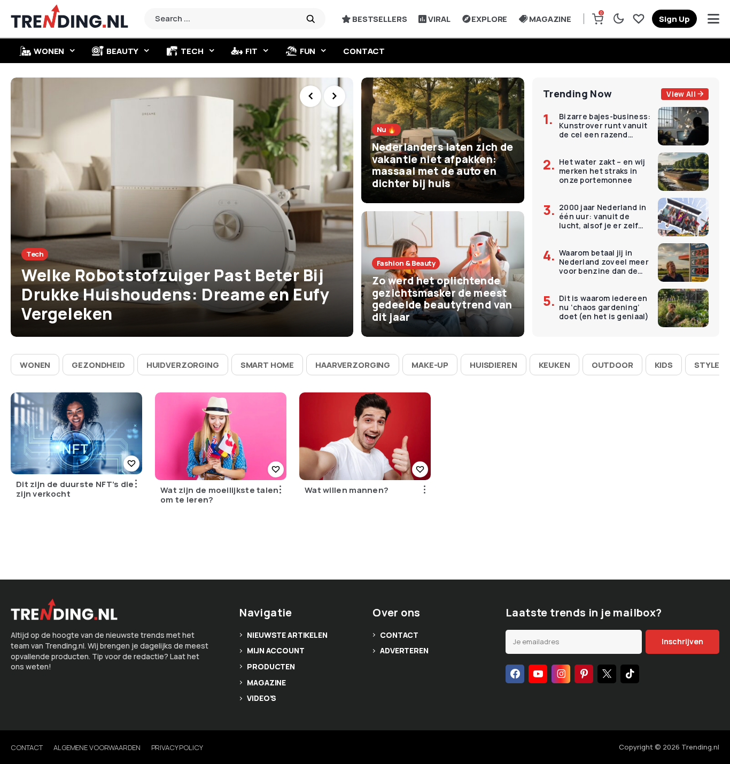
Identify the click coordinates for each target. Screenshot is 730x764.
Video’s (261, 698)
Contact (364, 51)
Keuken (554, 365)
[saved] (638, 18)
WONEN (49, 51)
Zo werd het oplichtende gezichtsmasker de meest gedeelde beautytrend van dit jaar (442, 299)
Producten (271, 666)
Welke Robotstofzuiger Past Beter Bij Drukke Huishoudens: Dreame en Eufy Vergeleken (175, 294)
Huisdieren (493, 365)
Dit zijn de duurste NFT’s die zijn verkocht (75, 489)
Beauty (122, 51)
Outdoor (612, 365)
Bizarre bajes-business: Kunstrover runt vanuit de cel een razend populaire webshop (604, 125)
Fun (308, 51)
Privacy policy (177, 747)
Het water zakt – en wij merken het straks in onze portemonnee (602, 171)
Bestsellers (379, 19)
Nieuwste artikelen (287, 635)
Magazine (550, 19)
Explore (489, 19)
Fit (251, 51)
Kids (664, 365)
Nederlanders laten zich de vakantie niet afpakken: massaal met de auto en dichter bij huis (443, 165)
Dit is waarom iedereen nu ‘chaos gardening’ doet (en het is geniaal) (604, 307)
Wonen (35, 365)
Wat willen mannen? (347, 490)
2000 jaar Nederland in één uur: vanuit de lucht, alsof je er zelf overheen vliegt (602, 216)
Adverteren (404, 650)
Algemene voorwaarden (96, 747)
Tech (192, 51)
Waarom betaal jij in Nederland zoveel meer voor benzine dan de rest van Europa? (604, 262)
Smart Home (267, 365)
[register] (674, 19)
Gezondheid (98, 365)
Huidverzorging (182, 365)
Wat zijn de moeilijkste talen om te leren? (219, 495)
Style (706, 365)
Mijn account (275, 650)
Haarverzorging (352, 365)
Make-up (429, 365)
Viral (439, 19)
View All (681, 94)
